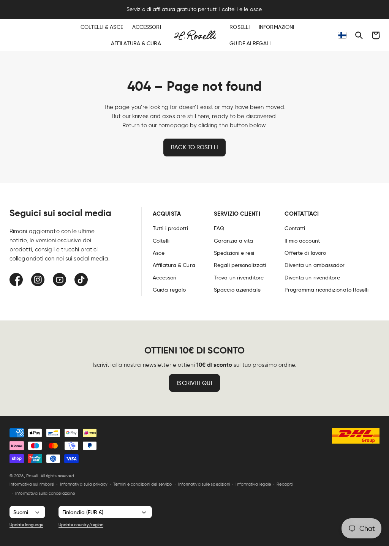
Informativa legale (253, 484)
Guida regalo (169, 289)
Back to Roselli (194, 147)
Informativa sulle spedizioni (204, 484)
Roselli (32, 475)
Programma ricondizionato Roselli (326, 289)
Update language (26, 524)
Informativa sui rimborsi (31, 484)
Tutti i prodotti (170, 228)
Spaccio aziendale (237, 289)
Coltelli (161, 240)
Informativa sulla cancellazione (45, 493)
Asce (158, 252)
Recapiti (285, 484)
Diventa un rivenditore (312, 277)
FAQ (219, 228)
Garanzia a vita (233, 240)
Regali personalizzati (240, 265)
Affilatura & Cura (174, 265)
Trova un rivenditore (239, 277)
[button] (359, 35)
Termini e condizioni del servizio (142, 484)
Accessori (164, 277)
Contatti (295, 228)
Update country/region (81, 524)
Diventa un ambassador (315, 265)
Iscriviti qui (194, 383)
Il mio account (302, 240)
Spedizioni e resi (234, 252)
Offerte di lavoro (305, 252)
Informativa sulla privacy (84, 484)
